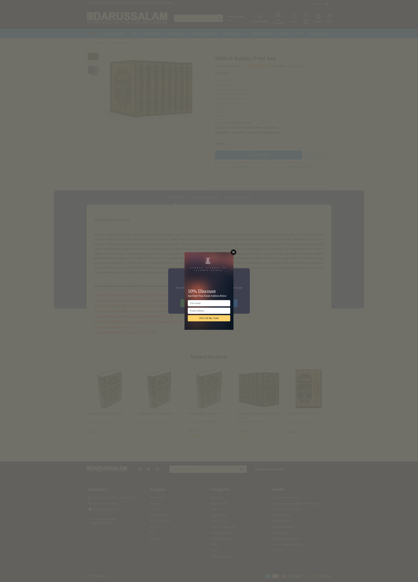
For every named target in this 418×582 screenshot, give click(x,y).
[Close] (233, 252)
